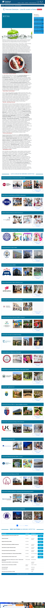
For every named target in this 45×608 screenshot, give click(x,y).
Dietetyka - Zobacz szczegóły (38, 191)
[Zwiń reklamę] (22, 601)
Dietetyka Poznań (37, 21)
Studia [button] (23, 2)
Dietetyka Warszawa (38, 18)
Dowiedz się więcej (40, 536)
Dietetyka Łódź (37, 27)
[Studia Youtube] (40, 1)
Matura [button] (41, 2)
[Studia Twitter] (42, 1)
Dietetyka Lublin (37, 29)
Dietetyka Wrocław (38, 23)
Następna (26, 525)
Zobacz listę (39, 9)
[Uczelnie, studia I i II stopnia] (6, 2)
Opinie (38, 2)
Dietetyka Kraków (37, 25)
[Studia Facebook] (37, 1)
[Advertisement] (22, 591)
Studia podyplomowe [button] (32, 2)
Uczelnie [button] (26, 2)
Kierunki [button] (19, 2)
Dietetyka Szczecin (38, 32)
